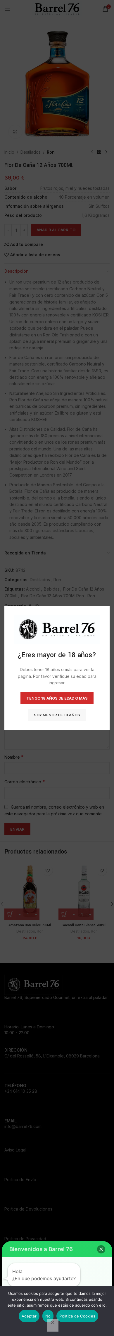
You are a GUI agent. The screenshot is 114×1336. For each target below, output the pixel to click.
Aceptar (29, 1316)
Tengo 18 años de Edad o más (57, 698)
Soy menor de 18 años (57, 715)
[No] (52, 1325)
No (48, 1316)
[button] (101, 1249)
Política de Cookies (77, 1316)
